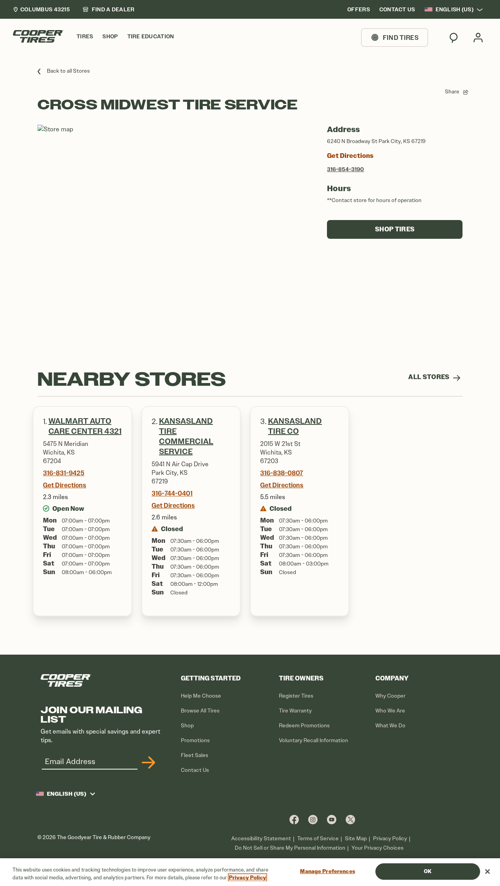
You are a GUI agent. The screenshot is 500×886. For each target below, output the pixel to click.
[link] (108, 9)
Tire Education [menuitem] (150, 36)
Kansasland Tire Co (295, 426)
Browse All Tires (200, 710)
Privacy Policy (390, 838)
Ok (427, 871)
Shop (187, 725)
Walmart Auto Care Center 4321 (84, 426)
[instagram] (313, 819)
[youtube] (331, 819)
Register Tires (296, 696)
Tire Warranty (295, 710)
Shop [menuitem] (110, 36)
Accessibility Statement (261, 838)
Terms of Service (318, 838)
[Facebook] (294, 819)
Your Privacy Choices (378, 848)
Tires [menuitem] (85, 36)
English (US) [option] (454, 9)
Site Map (356, 838)
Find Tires (401, 37)
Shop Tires (394, 229)
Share (452, 91)
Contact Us (195, 770)
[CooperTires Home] (38, 36)
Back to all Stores (68, 71)
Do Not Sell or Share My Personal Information (290, 848)
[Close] (487, 871)
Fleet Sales (194, 755)
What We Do (390, 725)
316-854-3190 (345, 169)
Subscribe (147, 762)
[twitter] (350, 819)
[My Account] (478, 37)
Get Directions (350, 156)
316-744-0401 (172, 493)
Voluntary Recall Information (313, 740)
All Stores (429, 377)
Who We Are (390, 710)
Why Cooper (390, 696)
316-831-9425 (63, 473)
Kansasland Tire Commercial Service (186, 436)
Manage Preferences (327, 871)
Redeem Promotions (304, 725)
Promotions (195, 740)
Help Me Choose (201, 696)
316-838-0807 (281, 473)
